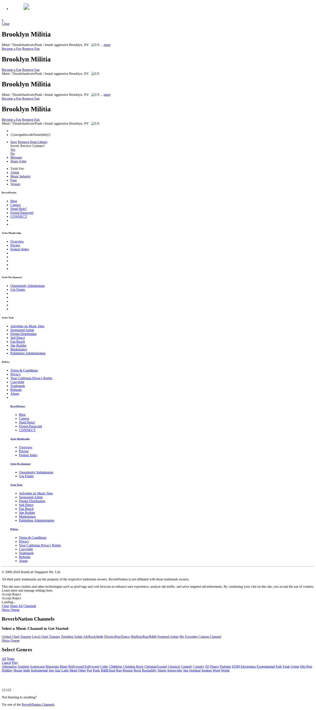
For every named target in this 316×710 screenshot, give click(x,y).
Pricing (15, 245)
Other (82, 670)
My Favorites (188, 636)
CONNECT (18, 216)
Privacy (15, 374)
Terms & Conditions (24, 370)
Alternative (9, 666)
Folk (279, 666)
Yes (12, 149)
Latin (65, 670)
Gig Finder (17, 289)
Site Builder (18, 345)
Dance (214, 666)
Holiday (7, 670)
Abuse (14, 393)
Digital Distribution (23, 334)
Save (13, 142)
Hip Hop (306, 666)
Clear (5, 606)
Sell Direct (17, 338)
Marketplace (18, 349)
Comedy (186, 666)
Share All (16, 606)
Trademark (17, 386)
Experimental (266, 666)
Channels (29, 606)
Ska (185, 670)
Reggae (128, 670)
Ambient (23, 666)
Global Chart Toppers (16, 636)
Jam (51, 670)
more (107, 45)
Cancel (6, 662)
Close (5, 24)
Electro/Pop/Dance (117, 636)
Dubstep (225, 666)
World (225, 670)
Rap (119, 670)
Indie (26, 670)
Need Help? (18, 209)
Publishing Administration (28, 353)
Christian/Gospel (155, 666)
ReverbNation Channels (38, 704)
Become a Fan (11, 48)
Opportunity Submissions (27, 286)
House (18, 670)
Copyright (17, 382)
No (12, 153)
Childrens (115, 666)
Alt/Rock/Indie (93, 636)
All (4, 659)
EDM (236, 666)
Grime (295, 666)
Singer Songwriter (170, 670)
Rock (137, 670)
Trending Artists (72, 636)
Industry (20, 176)
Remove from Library (33, 142)
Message (16, 157)
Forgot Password (21, 212)
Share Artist (18, 161)
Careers (15, 205)
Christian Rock (133, 666)
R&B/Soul (108, 670)
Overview (17, 241)
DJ (207, 666)
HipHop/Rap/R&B (143, 636)
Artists (14, 172)
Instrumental (39, 670)
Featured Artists (168, 636)
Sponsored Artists (22, 330)
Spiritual (195, 670)
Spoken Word (210, 670)
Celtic (104, 666)
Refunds (16, 390)
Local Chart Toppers (46, 636)
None (10, 659)
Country (198, 666)
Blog (13, 201)
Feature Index (19, 249)
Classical (174, 666)
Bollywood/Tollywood (83, 666)
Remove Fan (31, 48)
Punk (96, 670)
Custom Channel (209, 636)
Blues (63, 666)
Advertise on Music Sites (27, 326)
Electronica (248, 666)
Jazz (58, 670)
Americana (37, 666)
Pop (89, 670)
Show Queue (11, 610)
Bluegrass (52, 666)
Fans (13, 180)
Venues (15, 184)
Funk (286, 666)
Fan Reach (17, 341)
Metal (73, 670)
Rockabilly (149, 670)
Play (15, 662)
